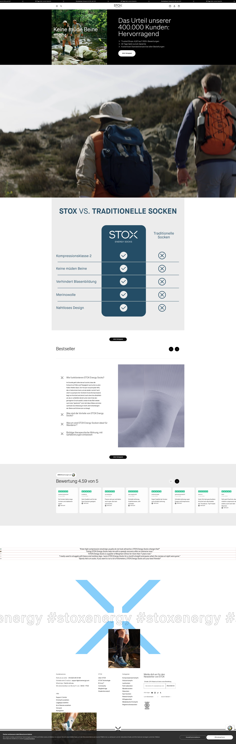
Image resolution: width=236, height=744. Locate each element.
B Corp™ (101, 683)
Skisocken (125, 691)
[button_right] (177, 349)
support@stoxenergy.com (80, 680)
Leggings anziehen (62, 703)
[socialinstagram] (155, 692)
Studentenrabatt (104, 691)
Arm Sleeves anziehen (63, 705)
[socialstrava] (160, 692)
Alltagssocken (127, 699)
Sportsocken (126, 694)
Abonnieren (171, 686)
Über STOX (102, 678)
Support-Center (61, 697)
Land (145, 696)
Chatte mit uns (69, 683)
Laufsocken (126, 683)
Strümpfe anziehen (62, 700)
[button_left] (171, 349)
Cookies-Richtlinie (29, 738)
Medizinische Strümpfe (130, 702)
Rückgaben (60, 711)
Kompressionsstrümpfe (130, 678)
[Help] (170, 6)
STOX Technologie (104, 680)
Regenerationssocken (129, 704)
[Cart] (179, 6)
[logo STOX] (118, 6)
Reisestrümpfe (127, 696)
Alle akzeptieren (220, 737)
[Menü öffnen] (57, 6)
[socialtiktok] (158, 692)
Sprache (163, 696)
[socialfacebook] (152, 692)
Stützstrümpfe (127, 680)
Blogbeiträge (102, 688)
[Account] (174, 6)
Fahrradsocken (127, 686)
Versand (59, 708)
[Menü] (233, 726)
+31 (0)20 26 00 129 (74, 678)
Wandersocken (127, 688)
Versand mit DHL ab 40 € (46, 1)
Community (102, 686)
